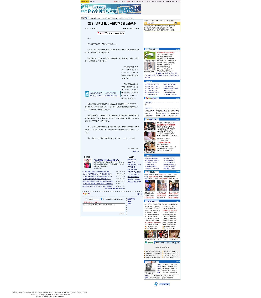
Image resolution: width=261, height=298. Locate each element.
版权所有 (67, 294)
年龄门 (149, 77)
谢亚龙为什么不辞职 (134, 164)
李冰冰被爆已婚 (162, 192)
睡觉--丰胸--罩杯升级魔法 (152, 92)
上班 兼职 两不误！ (150, 164)
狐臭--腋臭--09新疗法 (169, 168)
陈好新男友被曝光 (174, 198)
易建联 (172, 73)
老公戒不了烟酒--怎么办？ (152, 88)
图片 (168, 21)
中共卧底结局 (156, 30)
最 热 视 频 (152, 119)
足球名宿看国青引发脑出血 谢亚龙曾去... (106, 160)
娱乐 (123, 1)
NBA (163, 73)
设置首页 (15, 292)
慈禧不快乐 (164, 30)
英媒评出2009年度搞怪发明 (169, 266)
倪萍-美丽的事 (171, 129)
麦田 (163, 127)
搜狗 (172, 1)
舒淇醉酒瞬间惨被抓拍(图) (170, 212)
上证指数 (147, 111)
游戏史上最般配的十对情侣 (170, 224)
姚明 (166, 73)
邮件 (150, 1)
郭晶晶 (150, 75)
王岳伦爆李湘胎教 (152, 228)
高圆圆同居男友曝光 (149, 71)
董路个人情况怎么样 (134, 182)
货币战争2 (173, 176)
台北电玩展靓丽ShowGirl (152, 224)
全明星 (167, 75)
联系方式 (51, 292)
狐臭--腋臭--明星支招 (151, 90)
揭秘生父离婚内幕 (174, 192)
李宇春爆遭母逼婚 (149, 196)
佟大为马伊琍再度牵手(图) (170, 206)
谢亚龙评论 (130, 18)
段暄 (158, 54)
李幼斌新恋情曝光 (174, 193)
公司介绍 (73, 292)
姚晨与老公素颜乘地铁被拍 (152, 212)
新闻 (115, 1)
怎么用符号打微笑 (133, 177)
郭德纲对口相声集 (154, 174)
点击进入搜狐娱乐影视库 (169, 222)
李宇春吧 (159, 111)
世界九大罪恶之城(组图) (169, 216)
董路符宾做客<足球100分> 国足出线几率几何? (98, 186)
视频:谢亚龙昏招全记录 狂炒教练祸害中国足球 (98, 181)
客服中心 (45, 292)
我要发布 (139, 194)
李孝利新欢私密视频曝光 (169, 218)
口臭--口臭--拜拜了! (169, 90)
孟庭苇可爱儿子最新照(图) (170, 220)
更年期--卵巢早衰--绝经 (170, 86)
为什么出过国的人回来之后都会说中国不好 (162, 276)
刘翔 (157, 75)
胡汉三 (147, 105)
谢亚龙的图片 (132, 160)
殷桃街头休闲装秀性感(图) (152, 208)
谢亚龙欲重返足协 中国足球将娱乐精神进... (97, 171)
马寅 (158, 65)
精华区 (130, 201)
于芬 (173, 75)
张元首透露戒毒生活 (169, 226)
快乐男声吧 (171, 111)
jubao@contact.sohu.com (57, 296)
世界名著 (161, 176)
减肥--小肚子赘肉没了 (169, 158)
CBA (146, 75)
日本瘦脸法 (170, 28)
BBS (159, 1)
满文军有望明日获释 (162, 140)
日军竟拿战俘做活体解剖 (152, 214)
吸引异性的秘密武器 (169, 160)
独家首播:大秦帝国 (162, 123)
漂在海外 (147, 276)
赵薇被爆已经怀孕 (149, 193)
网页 (157, 21)
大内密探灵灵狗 (161, 129)
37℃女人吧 (171, 116)
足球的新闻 (131, 162)
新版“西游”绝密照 (150, 239)
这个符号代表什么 (133, 174)
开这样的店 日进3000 (151, 162)
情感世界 (159, 270)
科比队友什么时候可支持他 (168, 60)
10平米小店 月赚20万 (169, 92)
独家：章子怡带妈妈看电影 (170, 204)
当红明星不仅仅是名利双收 (169, 268)
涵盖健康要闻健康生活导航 (171, 88)
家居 (140, 1)
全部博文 (84, 292)
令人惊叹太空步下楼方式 (171, 228)
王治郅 (153, 75)
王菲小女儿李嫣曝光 (162, 239)
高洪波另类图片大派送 (166, 56)
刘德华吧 (159, 113)
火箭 (169, 73)
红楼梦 (175, 174)
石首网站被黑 (148, 28)
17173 (176, 1)
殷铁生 (160, 75)
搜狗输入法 (22, 292)
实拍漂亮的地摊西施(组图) (170, 214)
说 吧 (155, 98)
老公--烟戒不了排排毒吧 (170, 94)
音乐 (164, 21)
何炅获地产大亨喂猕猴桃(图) (153, 204)
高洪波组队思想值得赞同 (168, 58)
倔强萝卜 (159, 127)
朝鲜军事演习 (164, 26)
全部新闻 (78, 292)
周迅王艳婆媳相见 (161, 196)
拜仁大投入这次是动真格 (166, 54)
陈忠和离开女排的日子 (166, 65)
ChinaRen (168, 1)
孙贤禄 (159, 58)
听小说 (146, 176)
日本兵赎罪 (172, 26)
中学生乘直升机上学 (149, 61)
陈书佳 (159, 67)
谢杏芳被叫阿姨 (165, 67)
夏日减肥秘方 (163, 28)
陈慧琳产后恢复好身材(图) (152, 206)
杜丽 (176, 73)
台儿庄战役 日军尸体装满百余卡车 (166, 131)
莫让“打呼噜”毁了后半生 (151, 86)
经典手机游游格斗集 (164, 178)
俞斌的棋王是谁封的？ (167, 71)
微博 (156, 1)
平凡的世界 (167, 176)
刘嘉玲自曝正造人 (161, 198)
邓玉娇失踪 (157, 26)
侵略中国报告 (170, 30)
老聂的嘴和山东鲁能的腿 (168, 63)
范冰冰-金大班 (171, 123)
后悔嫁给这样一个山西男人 (169, 270)
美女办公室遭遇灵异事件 (152, 218)
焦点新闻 (159, 264)
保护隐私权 (58, 292)
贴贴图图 (159, 266)
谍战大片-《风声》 (150, 131)
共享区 (146, 178)
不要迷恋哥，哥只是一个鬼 (169, 264)
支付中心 (28, 292)
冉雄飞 (159, 63)
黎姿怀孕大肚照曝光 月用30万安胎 (166, 146)
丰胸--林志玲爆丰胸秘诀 (151, 158)
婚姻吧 (158, 116)
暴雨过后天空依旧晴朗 (166, 278)
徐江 (158, 56)
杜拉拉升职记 (162, 174)
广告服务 (40, 292)
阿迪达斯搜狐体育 (95, 18)
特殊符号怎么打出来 (134, 172)
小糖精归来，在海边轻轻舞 (169, 272)
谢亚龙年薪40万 (133, 169)
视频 (146, 1)
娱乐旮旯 (159, 268)
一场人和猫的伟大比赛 (166, 69)
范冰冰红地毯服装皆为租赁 (152, 210)
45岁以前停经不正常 (169, 162)
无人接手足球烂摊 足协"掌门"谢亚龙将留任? (97, 174)
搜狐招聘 (34, 292)
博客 (153, 1)
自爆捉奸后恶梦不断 (149, 152)
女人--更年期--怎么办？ (151, 94)
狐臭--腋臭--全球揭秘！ (170, 84)
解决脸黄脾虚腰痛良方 (170, 164)
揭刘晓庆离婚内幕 (161, 193)
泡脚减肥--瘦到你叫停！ (170, 166)
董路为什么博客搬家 (134, 179)
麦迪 (170, 75)
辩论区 (130, 203)
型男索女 (159, 272)
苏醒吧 (147, 113)
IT (131, 1)
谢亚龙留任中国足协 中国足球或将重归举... (97, 179)
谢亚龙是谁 (131, 167)
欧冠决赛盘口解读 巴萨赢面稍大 (166, 52)
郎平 (164, 75)
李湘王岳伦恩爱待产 (162, 144)
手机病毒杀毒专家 (154, 178)
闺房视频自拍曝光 (150, 141)
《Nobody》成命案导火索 (152, 220)
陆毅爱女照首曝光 (174, 196)
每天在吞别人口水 (150, 273)
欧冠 (176, 75)
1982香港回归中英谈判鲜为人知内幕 (167, 135)
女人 (143, 1)
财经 (128, 1)
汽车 (133, 1)
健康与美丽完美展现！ (151, 166)
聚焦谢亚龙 (123, 18)
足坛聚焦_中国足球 (113, 18)
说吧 (163, 1)
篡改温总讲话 (155, 28)
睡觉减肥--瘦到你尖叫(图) (152, 84)
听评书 (146, 174)
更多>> (178, 49)
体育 (118, 1)
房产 (137, 1)
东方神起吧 (171, 113)
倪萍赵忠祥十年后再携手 (169, 208)
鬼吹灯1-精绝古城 (153, 176)
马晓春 (159, 71)
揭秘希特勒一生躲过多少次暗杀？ (166, 133)
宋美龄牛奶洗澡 (148, 30)
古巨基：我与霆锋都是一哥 (164, 151)
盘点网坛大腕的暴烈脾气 (152, 216)
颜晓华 (159, 60)
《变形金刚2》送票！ (153, 226)
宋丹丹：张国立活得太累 (164, 138)
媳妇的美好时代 (169, 127)
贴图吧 (147, 116)
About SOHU (66, 292)
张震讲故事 (169, 174)
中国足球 (104, 18)
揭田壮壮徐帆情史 (150, 192)
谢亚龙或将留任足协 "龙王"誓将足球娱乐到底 (97, 176)
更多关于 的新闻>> (115, 188)
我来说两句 (127, 28)
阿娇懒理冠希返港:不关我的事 (165, 149)
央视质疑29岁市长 (149, 26)
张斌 (158, 69)
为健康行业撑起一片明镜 (152, 168)
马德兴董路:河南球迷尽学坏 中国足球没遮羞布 (98, 184)
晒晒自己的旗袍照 (155, 278)
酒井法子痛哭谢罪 (174, 239)
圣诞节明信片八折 (149, 198)
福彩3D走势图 (174, 178)
